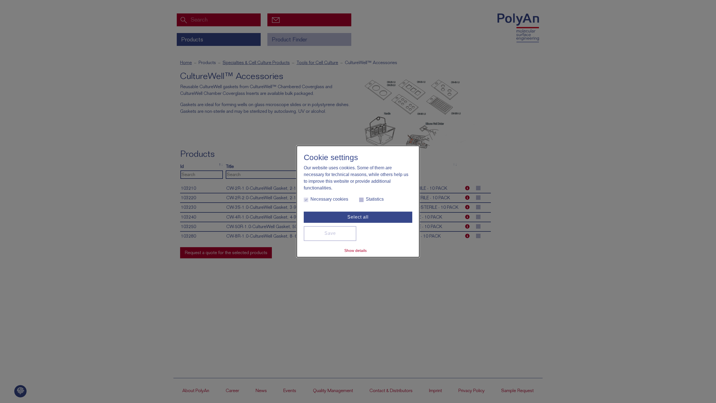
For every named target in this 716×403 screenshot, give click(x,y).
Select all (358, 217)
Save (330, 233)
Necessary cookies (329, 199)
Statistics (375, 199)
